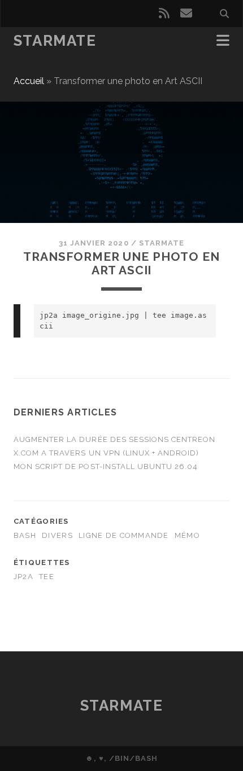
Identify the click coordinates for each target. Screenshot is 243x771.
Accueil (29, 81)
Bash (25, 535)
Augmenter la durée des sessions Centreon (115, 439)
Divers (57, 535)
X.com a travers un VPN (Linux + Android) (106, 453)
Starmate (55, 40)
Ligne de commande (124, 535)
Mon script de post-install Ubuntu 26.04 (106, 466)
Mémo (187, 535)
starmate (161, 243)
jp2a (23, 576)
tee (46, 576)
